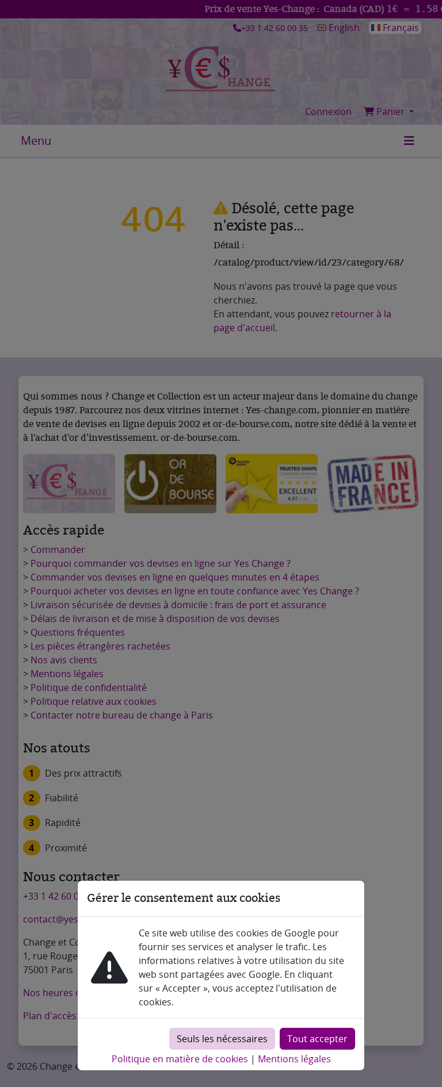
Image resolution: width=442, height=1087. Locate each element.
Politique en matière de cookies (180, 1059)
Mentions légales (294, 1059)
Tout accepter (317, 1038)
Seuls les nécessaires (222, 1038)
